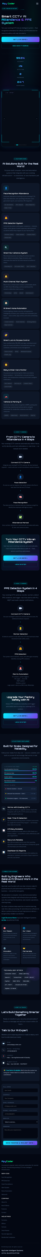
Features (4, 1209)
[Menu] (37, 3)
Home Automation (7, 1191)
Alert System (5, 1187)
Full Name (7, 1087)
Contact (4, 1212)
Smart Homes (5, 1230)
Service (6, 1118)
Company (6, 1094)
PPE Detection (6, 1180)
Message (6, 1126)
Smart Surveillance (7, 1184)
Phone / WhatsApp (10, 1110)
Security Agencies (7, 1234)
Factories (4, 1220)
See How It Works (20, 46)
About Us (4, 1202)
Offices (4, 1223)
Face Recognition (7, 1177)
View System (20, 564)
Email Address (8, 1102)
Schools (4, 1227)
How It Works (5, 1205)
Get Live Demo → (20, 39)
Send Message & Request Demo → (20, 1143)
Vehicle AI (4, 1194)
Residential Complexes (8, 1237)
